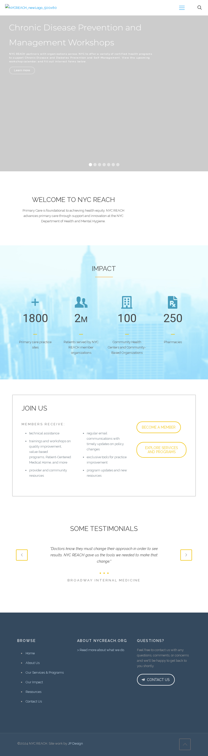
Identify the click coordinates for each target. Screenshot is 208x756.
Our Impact (34, 682)
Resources (33, 692)
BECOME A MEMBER (159, 427)
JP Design (75, 743)
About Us (33, 663)
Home (30, 653)
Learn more (22, 70)
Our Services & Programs (45, 672)
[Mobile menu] (182, 7)
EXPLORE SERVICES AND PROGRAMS (161, 450)
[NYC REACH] (31, 7)
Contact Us (34, 701)
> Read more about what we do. (101, 650)
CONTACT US (157, 680)
